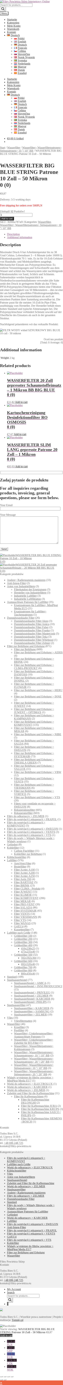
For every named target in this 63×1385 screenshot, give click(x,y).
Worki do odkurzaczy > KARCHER (27, 1087)
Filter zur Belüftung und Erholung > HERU (38, 690)
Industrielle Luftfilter (25, 595)
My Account (14, 1289)
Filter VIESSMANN (25, 916)
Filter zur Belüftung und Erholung (26, 646)
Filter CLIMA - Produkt (27, 888)
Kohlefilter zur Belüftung (28, 853)
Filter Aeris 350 (22, 879)
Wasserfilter (13, 147)
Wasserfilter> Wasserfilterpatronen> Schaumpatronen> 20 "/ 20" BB (33, 1060)
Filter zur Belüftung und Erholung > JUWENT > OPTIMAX (34, 711)
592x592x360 (28, 957)
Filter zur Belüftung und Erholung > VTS (37, 797)
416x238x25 (28, 948)
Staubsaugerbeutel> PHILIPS (30, 1001)
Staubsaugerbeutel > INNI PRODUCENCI (38, 986)
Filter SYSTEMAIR (25, 910)
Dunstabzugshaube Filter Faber (31, 627)
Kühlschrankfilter (16, 857)
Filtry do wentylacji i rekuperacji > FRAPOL (32, 819)
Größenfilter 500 (23, 954)
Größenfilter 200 (23, 939)
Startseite (12, 19)
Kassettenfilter (22, 929)
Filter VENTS (22, 913)
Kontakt (11, 32)
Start (2, 147)
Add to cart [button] (21, 402)
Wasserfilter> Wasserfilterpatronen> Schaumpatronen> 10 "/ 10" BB (33, 1054)
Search (11, 1292)
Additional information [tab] (19, 237)
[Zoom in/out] (1, 1376)
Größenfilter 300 (23, 942)
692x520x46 (28, 964)
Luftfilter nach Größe (18, 932)
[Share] (8, 1376)
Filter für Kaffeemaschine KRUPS (40, 1109)
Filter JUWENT (23, 891)
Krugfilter (19, 1027)
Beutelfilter (20, 866)
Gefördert (12, 844)
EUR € (11, 1355)
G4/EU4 (18, 926)
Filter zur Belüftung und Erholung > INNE (37, 696)
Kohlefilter (13, 847)
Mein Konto (13, 25)
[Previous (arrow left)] (1, 1379)
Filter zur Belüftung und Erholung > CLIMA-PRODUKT (34, 667)
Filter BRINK (21, 885)
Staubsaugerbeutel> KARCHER (32, 998)
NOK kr (11, 1368)
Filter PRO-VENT (24, 904)
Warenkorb (13, 28)
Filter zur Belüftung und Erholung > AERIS (38, 652)
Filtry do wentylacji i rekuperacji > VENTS (31, 831)
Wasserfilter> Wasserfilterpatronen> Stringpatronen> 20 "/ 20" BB (33, 1073)
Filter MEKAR (22, 901)
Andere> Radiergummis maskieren (26, 580)
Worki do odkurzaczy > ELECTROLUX (30, 1083)
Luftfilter (12, 860)
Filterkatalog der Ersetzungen (30, 589)
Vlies (10, 1017)
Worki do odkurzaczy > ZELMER (26, 1090)
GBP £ (11, 1349)
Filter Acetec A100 (24, 869)
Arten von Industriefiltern (21, 586)
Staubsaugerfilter (16, 1005)
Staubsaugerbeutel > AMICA (30, 983)
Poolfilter (19, 1030)
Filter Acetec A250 (24, 876)
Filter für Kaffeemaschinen (29, 1096)
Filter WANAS (22, 923)
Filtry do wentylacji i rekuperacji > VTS (29, 835)
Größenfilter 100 (23, 935)
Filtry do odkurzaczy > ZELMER (25, 816)
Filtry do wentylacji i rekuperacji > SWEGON (32, 828)
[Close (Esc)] (11, 1376)
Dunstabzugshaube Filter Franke (32, 630)
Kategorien (13, 22)
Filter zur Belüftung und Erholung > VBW (37, 772)
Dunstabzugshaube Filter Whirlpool (33, 639)
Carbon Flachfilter (24, 850)
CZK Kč (12, 1362)
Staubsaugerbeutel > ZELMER (31, 995)
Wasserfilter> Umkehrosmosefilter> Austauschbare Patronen (33, 1035)
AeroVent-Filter (22, 863)
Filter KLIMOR (23, 894)
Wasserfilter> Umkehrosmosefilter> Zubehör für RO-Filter (33, 1041)
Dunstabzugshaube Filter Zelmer (32, 643)
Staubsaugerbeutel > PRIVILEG (32, 992)
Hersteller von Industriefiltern (30, 592)
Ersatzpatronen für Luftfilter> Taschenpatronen (30, 613)
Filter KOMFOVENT (26, 898)
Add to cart (7, 218)
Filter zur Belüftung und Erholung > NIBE (37, 734)
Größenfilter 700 (23, 967)
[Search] (3, 9)
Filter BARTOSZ (23, 882)
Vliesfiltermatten (23, 1020)
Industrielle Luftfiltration (27, 598)
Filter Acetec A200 (24, 872)
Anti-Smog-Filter (16, 583)
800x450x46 (28, 973)
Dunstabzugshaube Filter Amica (31, 624)
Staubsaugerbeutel (17, 979)
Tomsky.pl (17, 1320)
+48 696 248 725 (13, 1142)
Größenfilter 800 (23, 970)
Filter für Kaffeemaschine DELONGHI (35, 1101)
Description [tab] (13, 234)
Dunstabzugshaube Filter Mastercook (34, 633)
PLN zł (11, 1343)
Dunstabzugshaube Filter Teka (31, 636)
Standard (12, 976)
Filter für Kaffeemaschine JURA (39, 1105)
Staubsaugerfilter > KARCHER (31, 1008)
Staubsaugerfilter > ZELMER (30, 1014)
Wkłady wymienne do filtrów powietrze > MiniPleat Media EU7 (30, 1079)
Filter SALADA (23, 907)
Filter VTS (20, 920)
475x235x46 (28, 951)
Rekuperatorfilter (23, 813)
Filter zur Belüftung (25, 649)
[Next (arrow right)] (5, 1379)
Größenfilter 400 (23, 945)
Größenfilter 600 (23, 961)
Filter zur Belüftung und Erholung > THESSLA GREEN (34, 761)
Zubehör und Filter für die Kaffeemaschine (30, 1093)
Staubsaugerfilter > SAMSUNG (32, 1011)
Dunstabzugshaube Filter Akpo (31, 620)
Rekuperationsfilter (24, 809)
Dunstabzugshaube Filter (20, 617)
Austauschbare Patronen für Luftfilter (27, 602)
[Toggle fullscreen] (5, 1376)
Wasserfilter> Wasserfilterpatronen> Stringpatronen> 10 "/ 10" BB (31, 149)
